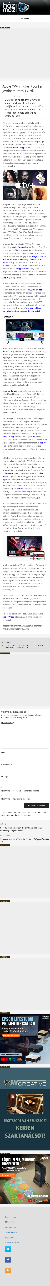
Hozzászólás (7, 723)
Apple (8, 646)
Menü (26, 18)
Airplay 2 (6, 277)
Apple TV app (18, 147)
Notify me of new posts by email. (15, 798)
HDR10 (20, 488)
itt (34, 436)
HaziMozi (8, 2)
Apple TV (16, 646)
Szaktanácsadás (12, 1242)
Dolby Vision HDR (10, 473)
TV (27, 648)
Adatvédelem (11, 1227)
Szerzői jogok (11, 1232)
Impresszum (10, 1217)
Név (3, 752)
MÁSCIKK (9, 648)
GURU (19, 96)
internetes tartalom (32, 646)
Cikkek (9, 642)
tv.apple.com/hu (23, 268)
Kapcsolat (9, 1237)
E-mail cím (6, 764)
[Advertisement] (25, 53)
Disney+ (43, 442)
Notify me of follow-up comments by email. (20, 790)
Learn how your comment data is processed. (23, 813)
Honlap (4, 776)
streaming (20, 648)
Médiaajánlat (10, 1222)
